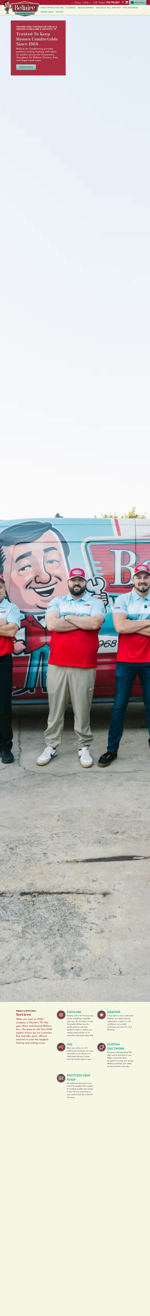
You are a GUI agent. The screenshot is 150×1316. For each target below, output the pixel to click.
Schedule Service (26, 67)
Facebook (123, 2)
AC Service (70, 8)
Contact (60, 12)
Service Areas (47, 12)
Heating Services (86, 8)
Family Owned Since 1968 (52, 8)
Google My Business (126, 2)
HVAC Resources (130, 8)
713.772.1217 (113, 2)
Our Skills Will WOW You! (108, 8)
